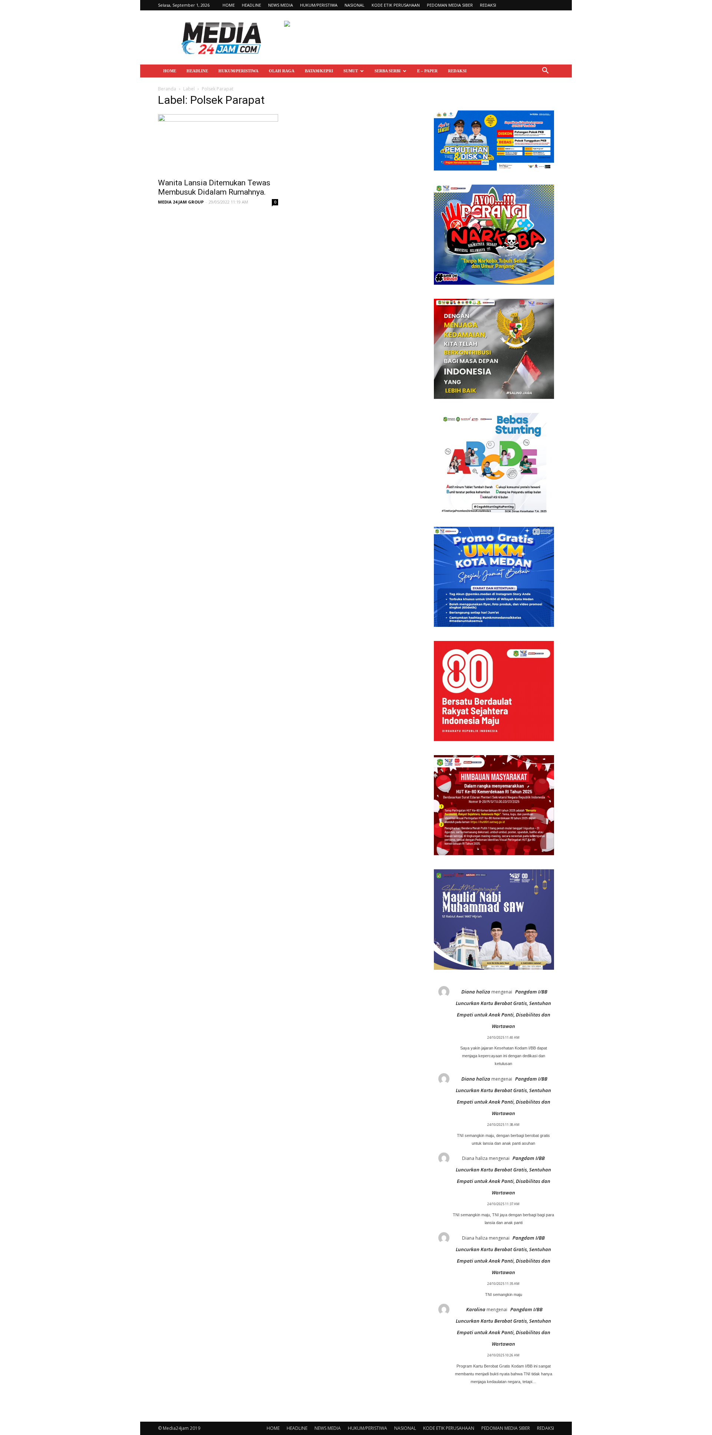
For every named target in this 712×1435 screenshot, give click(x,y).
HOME (228, 5)
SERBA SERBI (387, 71)
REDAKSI (488, 5)
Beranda (167, 89)
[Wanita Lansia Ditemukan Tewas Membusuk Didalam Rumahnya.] (218, 143)
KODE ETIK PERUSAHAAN (396, 5)
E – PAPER (427, 71)
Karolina (475, 1309)
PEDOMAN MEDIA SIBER (450, 5)
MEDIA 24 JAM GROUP (181, 202)
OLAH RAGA (281, 71)
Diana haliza (475, 991)
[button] (545, 71)
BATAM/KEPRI (319, 71)
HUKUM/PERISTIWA (318, 5)
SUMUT (350, 71)
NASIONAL (355, 5)
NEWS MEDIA (280, 5)
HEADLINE (251, 5)
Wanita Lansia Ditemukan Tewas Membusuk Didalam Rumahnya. (214, 187)
